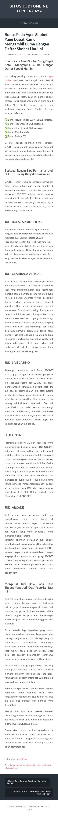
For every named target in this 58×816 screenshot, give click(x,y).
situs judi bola (11, 768)
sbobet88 (46, 765)
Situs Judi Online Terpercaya (29, 8)
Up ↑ (30, 809)
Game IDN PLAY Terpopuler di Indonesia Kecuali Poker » (32, 792)
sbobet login (35, 765)
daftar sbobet (16, 765)
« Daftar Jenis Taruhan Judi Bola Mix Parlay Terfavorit (27, 782)
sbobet (26, 765)
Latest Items (21, 759)
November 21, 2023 (15, 54)
